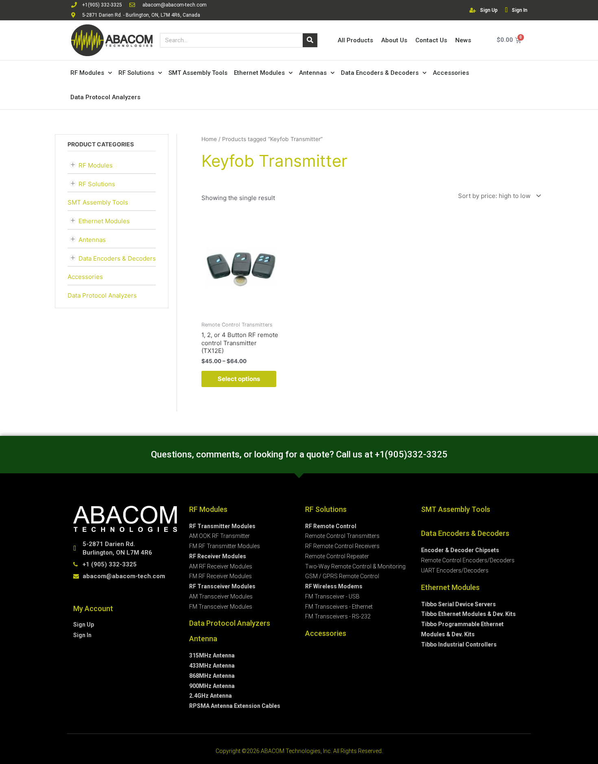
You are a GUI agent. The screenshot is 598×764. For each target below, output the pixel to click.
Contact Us (431, 40)
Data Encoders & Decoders (380, 72)
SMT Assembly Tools (197, 72)
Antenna (203, 638)
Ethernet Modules (259, 72)
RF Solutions (136, 72)
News (463, 40)
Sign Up (489, 10)
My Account (93, 608)
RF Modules (87, 72)
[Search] (310, 40)
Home (209, 139)
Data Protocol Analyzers (105, 97)
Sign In (519, 10)
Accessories (451, 72)
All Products (355, 40)
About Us (394, 40)
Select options (239, 379)
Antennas (313, 72)
